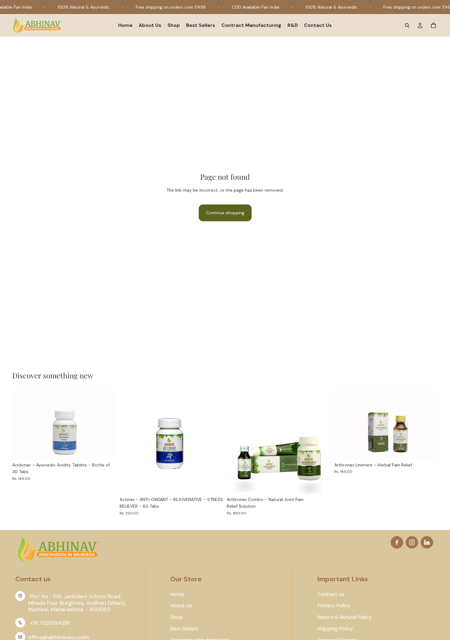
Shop (176, 617)
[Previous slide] (21, 424)
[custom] (397, 542)
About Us (181, 605)
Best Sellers (184, 628)
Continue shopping (225, 212)
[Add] (106, 449)
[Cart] (433, 25)
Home (177, 594)
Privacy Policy (333, 605)
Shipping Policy (335, 628)
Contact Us (330, 594)
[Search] (407, 25)
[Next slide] (107, 424)
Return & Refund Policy (344, 617)
